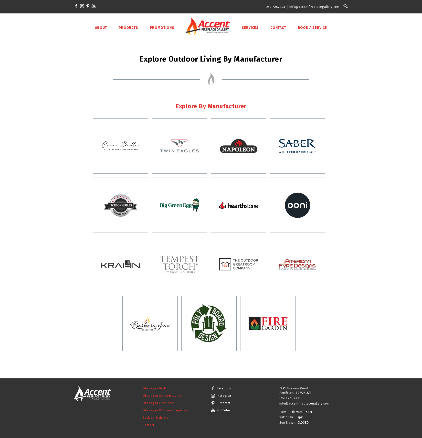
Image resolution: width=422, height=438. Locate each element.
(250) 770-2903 (290, 398)
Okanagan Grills (155, 388)
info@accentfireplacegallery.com (314, 7)
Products (128, 28)
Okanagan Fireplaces (159, 403)
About (101, 28)
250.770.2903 (275, 7)
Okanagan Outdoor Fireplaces (165, 410)
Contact (278, 28)
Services (250, 28)
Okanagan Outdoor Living (162, 395)
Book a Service (312, 28)
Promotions (162, 28)
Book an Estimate (156, 417)
